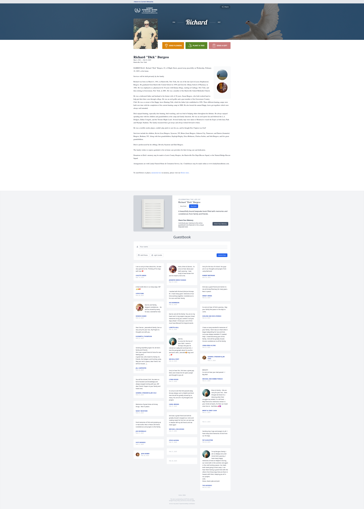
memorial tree (156, 172)
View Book (183, 206)
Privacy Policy (176, 500)
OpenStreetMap (184, 503)
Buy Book (194, 206)
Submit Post (222, 255)
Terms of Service (187, 500)
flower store (185, 172)
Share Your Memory (220, 224)
